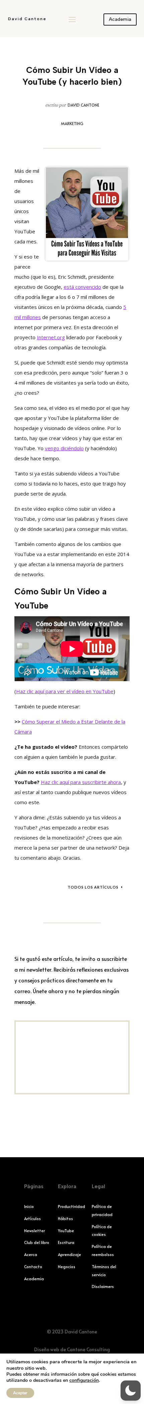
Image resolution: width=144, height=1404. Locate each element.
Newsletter (34, 1230)
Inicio (29, 1206)
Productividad (71, 1206)
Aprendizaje (69, 1254)
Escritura (66, 1242)
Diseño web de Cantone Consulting (72, 1349)
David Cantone (27, 18)
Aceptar (20, 1393)
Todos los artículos (93, 887)
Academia (120, 19)
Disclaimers (103, 1286)
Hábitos (65, 1218)
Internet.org (51, 337)
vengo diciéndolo (64, 448)
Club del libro (36, 1242)
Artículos (32, 1218)
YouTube (66, 1230)
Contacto (33, 1266)
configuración (84, 1380)
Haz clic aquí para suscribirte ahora (81, 782)
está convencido (82, 286)
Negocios (66, 1266)
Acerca (30, 1254)
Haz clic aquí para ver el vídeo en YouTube (65, 691)
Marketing (72, 123)
